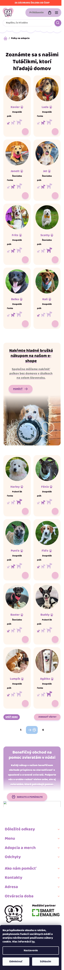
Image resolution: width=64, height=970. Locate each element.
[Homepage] (13, 914)
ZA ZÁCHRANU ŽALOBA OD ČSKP (32, 3)
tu (33, 942)
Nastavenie (31, 950)
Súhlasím (45, 961)
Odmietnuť (16, 961)
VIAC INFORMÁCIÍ (25, 131)
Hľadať (57, 22)
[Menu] (56, 13)
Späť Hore (11, 717)
